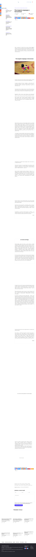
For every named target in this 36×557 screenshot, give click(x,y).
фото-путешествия (21, 485)
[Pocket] (30, 18)
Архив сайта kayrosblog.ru (31, 547)
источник (33, 340)
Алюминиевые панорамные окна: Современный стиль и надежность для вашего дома (9, 17)
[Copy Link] (31, 18)
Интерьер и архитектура (9, 5)
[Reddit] (24, 18)
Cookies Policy (32, 548)
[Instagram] (16, 18)
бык (18, 483)
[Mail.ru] (23, 18)
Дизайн (26, 5)
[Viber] (27, 18)
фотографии (25, 485)
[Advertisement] (24, 478)
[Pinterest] (29, 18)
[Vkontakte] (19, 18)
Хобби (30, 5)
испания (20, 483)
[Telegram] (26, 18)
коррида (29, 483)
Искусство (16, 5)
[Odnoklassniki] (22, 18)
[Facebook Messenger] (18, 18)
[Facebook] (15, 18)
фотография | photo (30, 485)
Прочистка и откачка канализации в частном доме (9, 34)
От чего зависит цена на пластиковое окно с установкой (9, 23)
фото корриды (16, 485)
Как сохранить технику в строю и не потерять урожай (9, 11)
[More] (33, 18)
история (23, 483)
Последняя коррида (23, 484)
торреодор (27, 484)
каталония (26, 483)
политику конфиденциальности (26, 503)
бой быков (16, 483)
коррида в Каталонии (17, 484)
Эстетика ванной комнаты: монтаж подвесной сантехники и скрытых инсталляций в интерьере (9, 28)
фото (29, 484)
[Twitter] (20, 18)
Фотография (21, 5)
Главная (4, 5)
